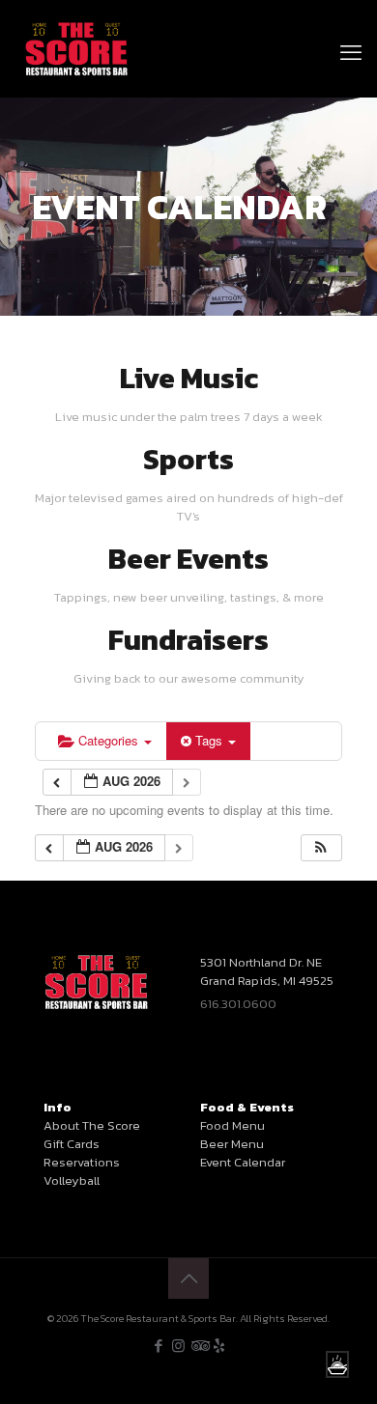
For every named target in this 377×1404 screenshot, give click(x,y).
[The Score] (77, 48)
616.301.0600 (238, 1004)
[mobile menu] (350, 29)
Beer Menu (232, 1144)
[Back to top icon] (188, 1278)
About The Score (92, 1125)
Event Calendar (242, 1162)
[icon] (219, 1345)
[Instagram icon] (178, 1345)
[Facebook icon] (158, 1345)
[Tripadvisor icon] (198, 1345)
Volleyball (72, 1180)
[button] (321, 848)
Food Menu (232, 1125)
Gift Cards (72, 1144)
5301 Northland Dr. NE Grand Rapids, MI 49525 (267, 971)
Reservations (82, 1162)
